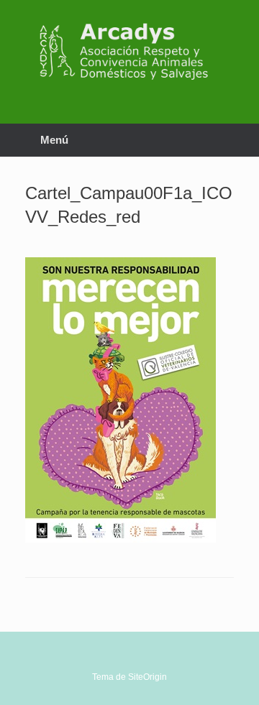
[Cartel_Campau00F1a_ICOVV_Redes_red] (120, 539)
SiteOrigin (147, 677)
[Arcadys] (129, 51)
